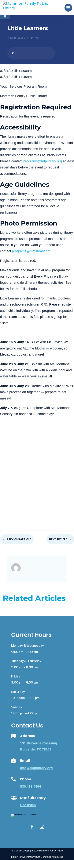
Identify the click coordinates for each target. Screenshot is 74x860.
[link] (32, 7)
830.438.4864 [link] (30, 786)
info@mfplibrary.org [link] (36, 768)
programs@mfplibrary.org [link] (42, 161)
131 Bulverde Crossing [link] (38, 743)
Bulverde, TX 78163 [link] (35, 749)
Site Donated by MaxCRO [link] (49, 857)
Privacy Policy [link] (27, 857)
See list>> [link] (28, 805)
